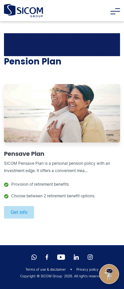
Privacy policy (87, 269)
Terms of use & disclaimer (45, 269)
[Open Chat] (109, 274)
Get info (19, 212)
